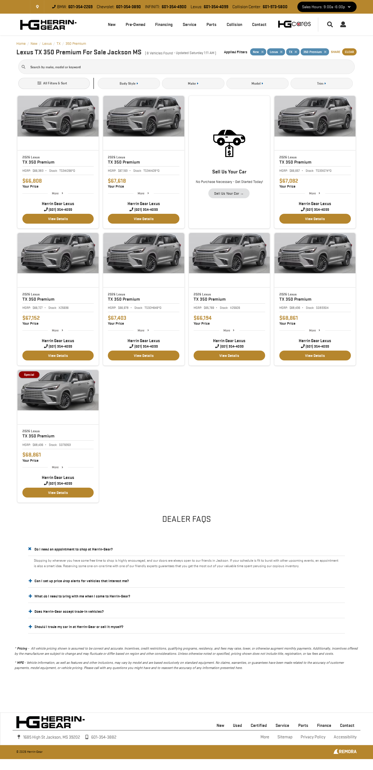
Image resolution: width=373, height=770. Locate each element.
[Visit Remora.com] (345, 752)
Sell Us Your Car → (229, 193)
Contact (259, 24)
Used (237, 725)
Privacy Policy (313, 737)
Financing (164, 24)
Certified (259, 725)
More (55, 193)
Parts (211, 24)
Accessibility (345, 737)
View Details (58, 219)
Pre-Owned (135, 24)
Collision (234, 24)
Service (189, 24)
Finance (324, 725)
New (112, 24)
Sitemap (284, 737)
